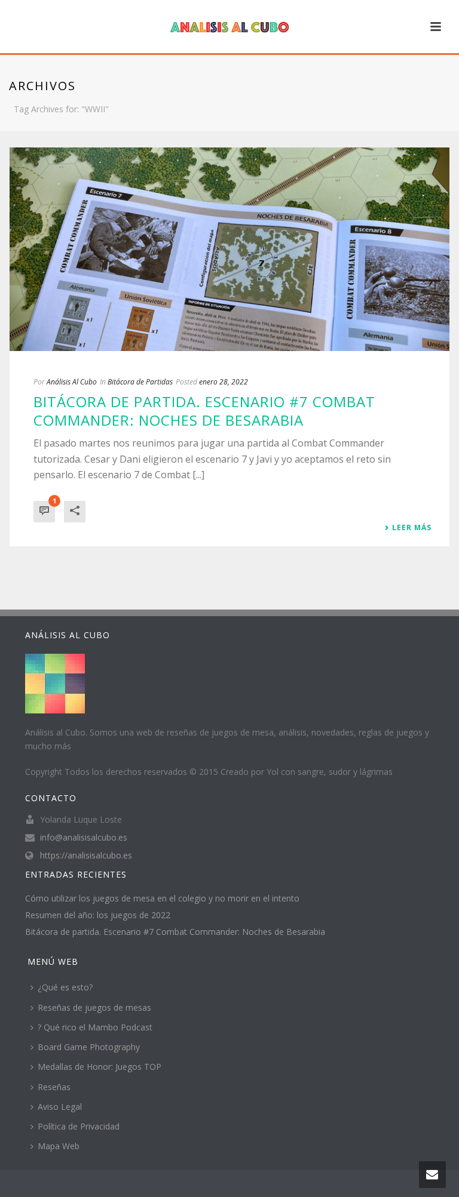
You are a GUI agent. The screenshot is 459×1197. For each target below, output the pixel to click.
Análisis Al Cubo (72, 382)
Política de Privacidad (79, 1126)
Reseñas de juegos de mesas (94, 1007)
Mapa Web (58, 1146)
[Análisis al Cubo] (229, 27)
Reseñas (54, 1087)
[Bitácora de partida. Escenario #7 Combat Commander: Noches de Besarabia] (229, 249)
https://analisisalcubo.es (86, 855)
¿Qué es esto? (65, 987)
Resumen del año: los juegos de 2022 (97, 915)
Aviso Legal (60, 1106)
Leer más (412, 527)
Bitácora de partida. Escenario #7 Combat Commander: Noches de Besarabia (204, 411)
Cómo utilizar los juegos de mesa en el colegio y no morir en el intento (162, 898)
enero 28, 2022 (223, 382)
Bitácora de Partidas (140, 382)
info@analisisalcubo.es (83, 837)
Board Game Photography (89, 1047)
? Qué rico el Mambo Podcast (95, 1027)
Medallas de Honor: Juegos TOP (99, 1066)
